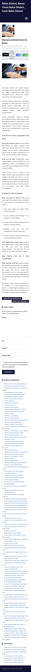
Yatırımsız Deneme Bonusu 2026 (13, 567)
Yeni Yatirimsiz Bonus (10, 473)
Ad (3, 341)
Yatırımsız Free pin (9, 439)
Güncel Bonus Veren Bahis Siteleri (14, 482)
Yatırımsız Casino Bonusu (11, 418)
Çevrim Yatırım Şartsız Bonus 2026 (14, 597)
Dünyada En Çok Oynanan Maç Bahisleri (16, 505)
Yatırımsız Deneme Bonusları (12, 422)
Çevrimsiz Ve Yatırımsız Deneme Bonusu (16, 524)
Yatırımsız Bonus (9, 413)
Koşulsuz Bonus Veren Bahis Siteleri (14, 394)
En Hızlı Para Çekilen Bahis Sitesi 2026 (15, 584)
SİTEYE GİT (25, 55)
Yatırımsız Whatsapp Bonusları (13, 465)
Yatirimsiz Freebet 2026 (11, 569)
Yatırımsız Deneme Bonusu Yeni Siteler (15, 437)
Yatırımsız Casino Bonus (11, 416)
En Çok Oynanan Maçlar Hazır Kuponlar (15, 501)
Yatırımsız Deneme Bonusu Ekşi (13, 424)
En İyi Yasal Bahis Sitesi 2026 (12, 577)
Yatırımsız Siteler (9, 458)
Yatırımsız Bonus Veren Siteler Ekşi (14, 411)
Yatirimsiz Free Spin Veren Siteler (13, 441)
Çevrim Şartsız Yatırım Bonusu (13, 518)
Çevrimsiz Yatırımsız (10, 531)
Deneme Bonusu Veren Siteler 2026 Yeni (16, 595)
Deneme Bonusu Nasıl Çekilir (12, 533)
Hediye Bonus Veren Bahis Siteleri (14, 477)
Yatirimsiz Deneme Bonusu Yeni (13, 435)
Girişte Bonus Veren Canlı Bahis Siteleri (15, 499)
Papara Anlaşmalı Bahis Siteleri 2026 (15, 605)
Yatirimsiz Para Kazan (10, 450)
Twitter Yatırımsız (9, 401)
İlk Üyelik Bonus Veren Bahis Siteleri (14, 386)
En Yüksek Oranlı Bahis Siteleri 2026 (14, 580)
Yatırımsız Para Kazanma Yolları (13, 456)
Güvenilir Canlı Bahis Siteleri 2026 (14, 575)
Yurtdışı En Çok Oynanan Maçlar (13, 475)
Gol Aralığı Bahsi (9, 484)
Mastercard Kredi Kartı (11, 48)
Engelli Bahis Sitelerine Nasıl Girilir (14, 490)
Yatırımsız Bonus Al (10, 405)
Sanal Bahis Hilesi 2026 (11, 558)
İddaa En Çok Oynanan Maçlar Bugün (15, 384)
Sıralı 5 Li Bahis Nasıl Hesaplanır (13, 399)
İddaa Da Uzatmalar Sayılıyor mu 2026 (15, 556)
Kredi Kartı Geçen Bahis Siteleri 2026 (14, 629)
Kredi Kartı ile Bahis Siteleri (12, 299)
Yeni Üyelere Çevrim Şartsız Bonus (14, 471)
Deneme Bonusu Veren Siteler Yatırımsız (16, 507)
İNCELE (19, 55)
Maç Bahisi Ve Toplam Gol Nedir (13, 396)
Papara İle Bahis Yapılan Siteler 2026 (15, 603)
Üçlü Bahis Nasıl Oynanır (11, 403)
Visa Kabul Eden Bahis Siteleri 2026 (14, 618)
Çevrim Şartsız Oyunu (10, 541)
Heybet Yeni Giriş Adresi (19, 302)
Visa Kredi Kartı (23, 48)
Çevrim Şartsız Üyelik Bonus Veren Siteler (16, 539)
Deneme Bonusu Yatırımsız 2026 (13, 588)
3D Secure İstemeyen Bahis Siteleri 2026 (16, 635)
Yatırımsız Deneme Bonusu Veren (14, 433)
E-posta (4, 348)
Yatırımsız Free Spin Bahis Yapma (14, 443)
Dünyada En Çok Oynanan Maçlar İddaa (16, 503)
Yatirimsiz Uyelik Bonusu (11, 460)
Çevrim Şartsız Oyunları (11, 543)
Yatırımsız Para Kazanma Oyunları (14, 454)
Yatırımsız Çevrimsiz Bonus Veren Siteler (16, 420)
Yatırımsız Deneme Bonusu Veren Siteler (16, 430)
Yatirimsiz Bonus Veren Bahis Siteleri (15, 409)
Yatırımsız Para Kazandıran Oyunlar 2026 (16, 571)
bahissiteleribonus (17, 46)
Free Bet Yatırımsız (9, 492)
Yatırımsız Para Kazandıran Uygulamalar (16, 452)
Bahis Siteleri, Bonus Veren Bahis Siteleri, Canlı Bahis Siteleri (13, 7)
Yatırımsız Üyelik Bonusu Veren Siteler (15, 462)
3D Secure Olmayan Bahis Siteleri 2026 (15, 633)
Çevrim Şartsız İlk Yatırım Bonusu (14, 546)
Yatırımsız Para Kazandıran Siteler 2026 (15, 573)
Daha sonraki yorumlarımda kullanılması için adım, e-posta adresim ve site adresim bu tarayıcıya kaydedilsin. (15, 365)
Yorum (4, 317)
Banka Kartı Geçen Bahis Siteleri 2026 (15, 631)
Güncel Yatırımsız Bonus (11, 480)
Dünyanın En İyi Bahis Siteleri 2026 (14, 586)
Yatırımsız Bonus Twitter (11, 407)
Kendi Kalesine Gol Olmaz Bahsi (13, 392)
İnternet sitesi (6, 355)
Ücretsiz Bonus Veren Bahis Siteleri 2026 (16, 560)
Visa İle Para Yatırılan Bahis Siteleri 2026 (16, 616)
